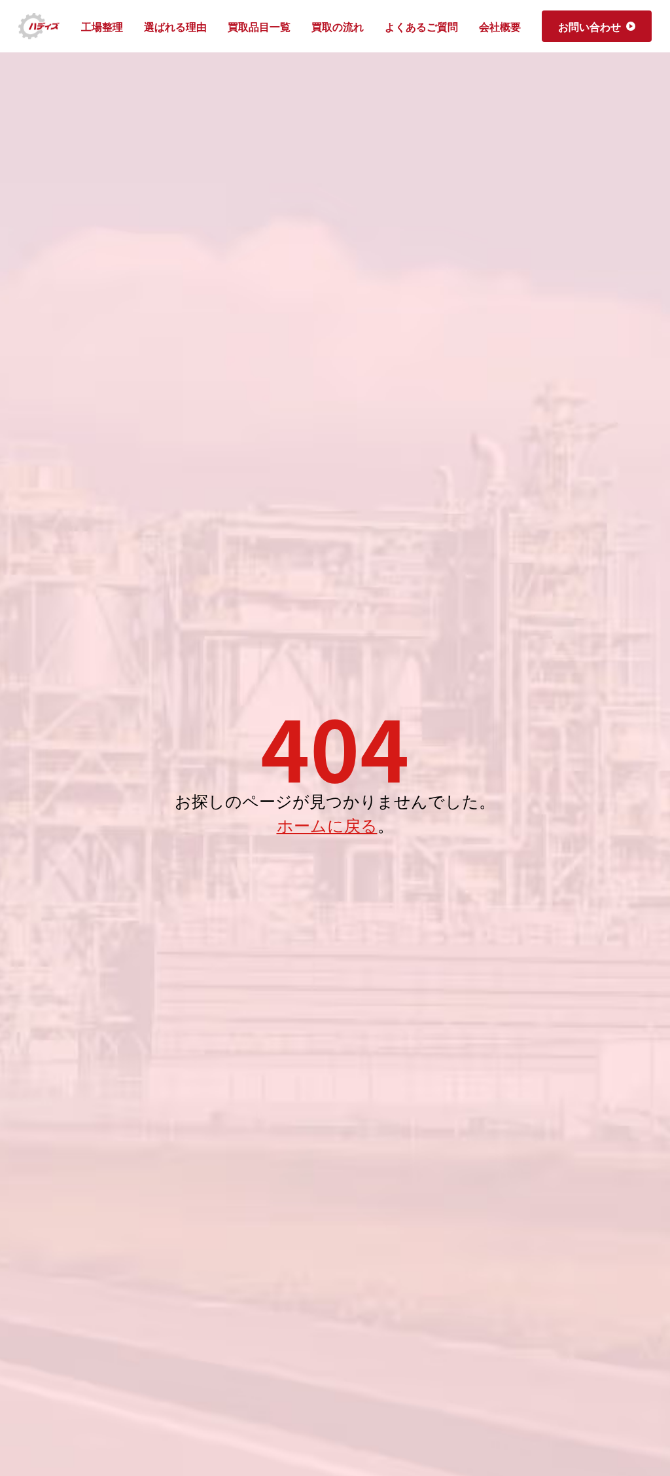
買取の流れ (337, 26)
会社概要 (500, 26)
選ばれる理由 (175, 26)
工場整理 (102, 26)
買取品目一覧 (259, 26)
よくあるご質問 (421, 26)
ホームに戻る (327, 824)
